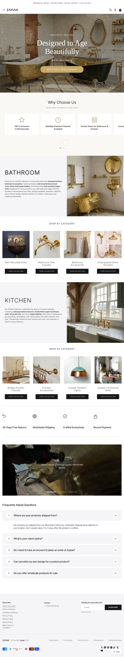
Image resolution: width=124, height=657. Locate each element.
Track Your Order (8, 606)
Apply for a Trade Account (62, 69)
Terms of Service (8, 609)
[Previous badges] (58, 143)
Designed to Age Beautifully (62, 47)
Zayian (22, 640)
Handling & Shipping (10, 612)
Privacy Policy (7, 616)
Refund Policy (7, 622)
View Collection (16, 271)
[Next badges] (65, 143)
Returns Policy (7, 619)
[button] (4, 10)
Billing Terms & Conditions (7, 626)
